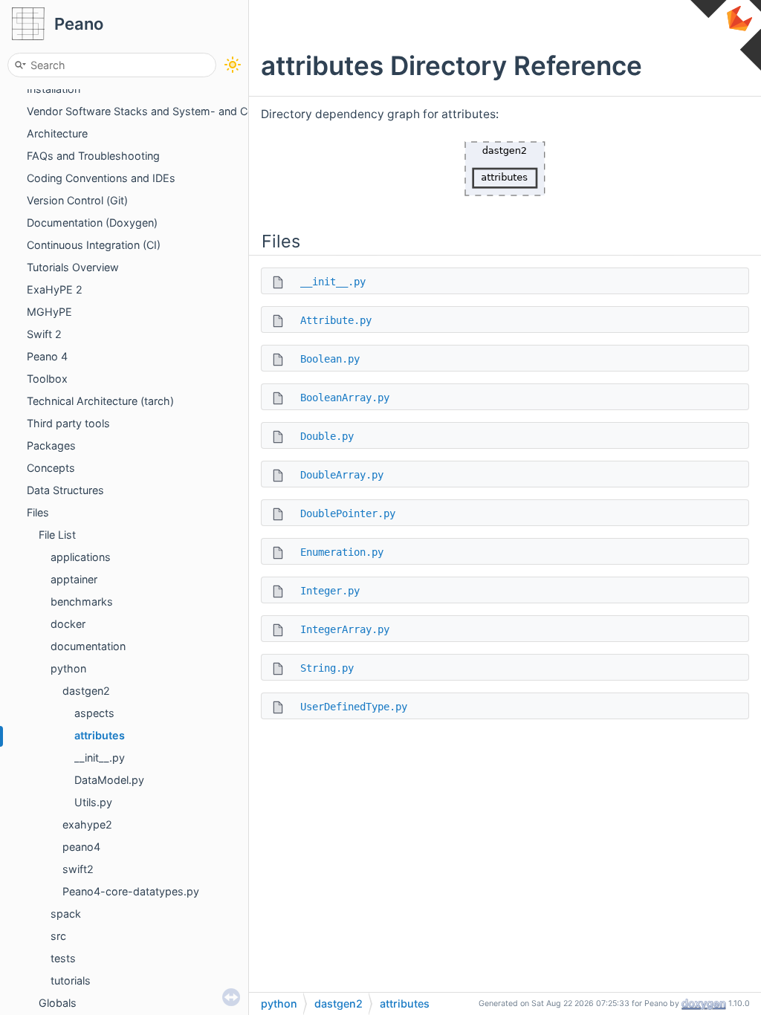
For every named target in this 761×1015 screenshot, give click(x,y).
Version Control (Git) (77, 200)
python (68, 668)
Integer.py (330, 591)
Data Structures (65, 490)
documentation (88, 646)
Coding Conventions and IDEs (101, 178)
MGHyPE (49, 311)
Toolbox (47, 378)
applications (81, 557)
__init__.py (99, 757)
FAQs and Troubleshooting (93, 155)
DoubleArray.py (341, 475)
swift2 (78, 869)
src (58, 936)
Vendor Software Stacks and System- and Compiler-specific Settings (199, 111)
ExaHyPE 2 (54, 289)
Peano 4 (47, 356)
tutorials (71, 980)
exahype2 (87, 824)
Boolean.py (330, 359)
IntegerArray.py (344, 629)
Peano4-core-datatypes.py (130, 891)
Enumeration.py (341, 552)
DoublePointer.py (347, 513)
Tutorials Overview (73, 267)
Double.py (327, 436)
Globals (58, 1002)
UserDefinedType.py (353, 707)
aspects (94, 713)
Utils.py (93, 802)
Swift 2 (44, 334)
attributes (99, 735)
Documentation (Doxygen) (92, 222)
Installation (53, 88)
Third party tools (68, 423)
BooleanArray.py (344, 397)
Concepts (51, 467)
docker (68, 623)
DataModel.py (109, 780)
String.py (327, 668)
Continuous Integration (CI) (94, 245)
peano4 (81, 846)
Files (38, 512)
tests (63, 958)
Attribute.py (336, 320)
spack (66, 913)
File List (57, 534)
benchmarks (82, 601)
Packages (51, 445)
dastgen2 (86, 690)
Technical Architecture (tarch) (100, 401)
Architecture (57, 133)
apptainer (74, 579)
